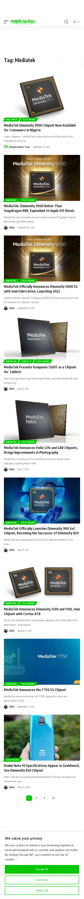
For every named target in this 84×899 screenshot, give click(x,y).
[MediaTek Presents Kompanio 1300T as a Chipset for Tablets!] (42, 339)
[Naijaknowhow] (23, 22)
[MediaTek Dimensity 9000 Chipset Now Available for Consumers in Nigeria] (42, 97)
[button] (7, 22)
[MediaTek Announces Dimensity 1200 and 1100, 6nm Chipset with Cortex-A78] (42, 581)
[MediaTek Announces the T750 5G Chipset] (42, 662)
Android (11, 200)
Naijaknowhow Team (19, 146)
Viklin (11, 227)
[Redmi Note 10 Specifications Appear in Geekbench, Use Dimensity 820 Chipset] (42, 738)
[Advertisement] (42, 39)
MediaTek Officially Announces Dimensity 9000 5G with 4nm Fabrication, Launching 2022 (41, 288)
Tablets (26, 361)
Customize (42, 880)
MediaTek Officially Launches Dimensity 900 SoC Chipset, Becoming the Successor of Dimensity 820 (41, 530)
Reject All (42, 890)
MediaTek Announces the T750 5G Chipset (35, 689)
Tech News (29, 119)
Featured (12, 119)
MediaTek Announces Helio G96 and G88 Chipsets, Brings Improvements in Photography (41, 450)
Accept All (42, 869)
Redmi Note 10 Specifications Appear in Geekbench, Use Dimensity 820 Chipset (42, 767)
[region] (42, 865)
